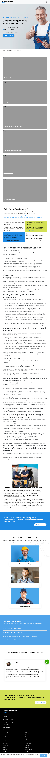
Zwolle (27, 747)
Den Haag (6, 737)
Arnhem (5, 747)
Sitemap (5, 730)
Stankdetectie (8, 175)
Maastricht (28, 745)
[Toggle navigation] (46, 2)
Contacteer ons (40, 525)
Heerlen (27, 741)
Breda (4, 751)
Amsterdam (6, 733)
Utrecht (5, 739)
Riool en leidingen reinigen (13, 150)
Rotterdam (6, 735)
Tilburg (27, 733)
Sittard (27, 751)
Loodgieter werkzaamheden (13, 102)
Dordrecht (28, 737)
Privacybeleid (6, 727)
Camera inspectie (9, 199)
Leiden (5, 749)
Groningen (6, 745)
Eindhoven (6, 743)
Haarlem (5, 741)
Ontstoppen (8, 77)
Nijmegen (28, 739)
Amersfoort (28, 735)
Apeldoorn (28, 743)
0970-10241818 (8, 35)
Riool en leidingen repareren (13, 126)
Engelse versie (30, 230)
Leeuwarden (28, 749)
